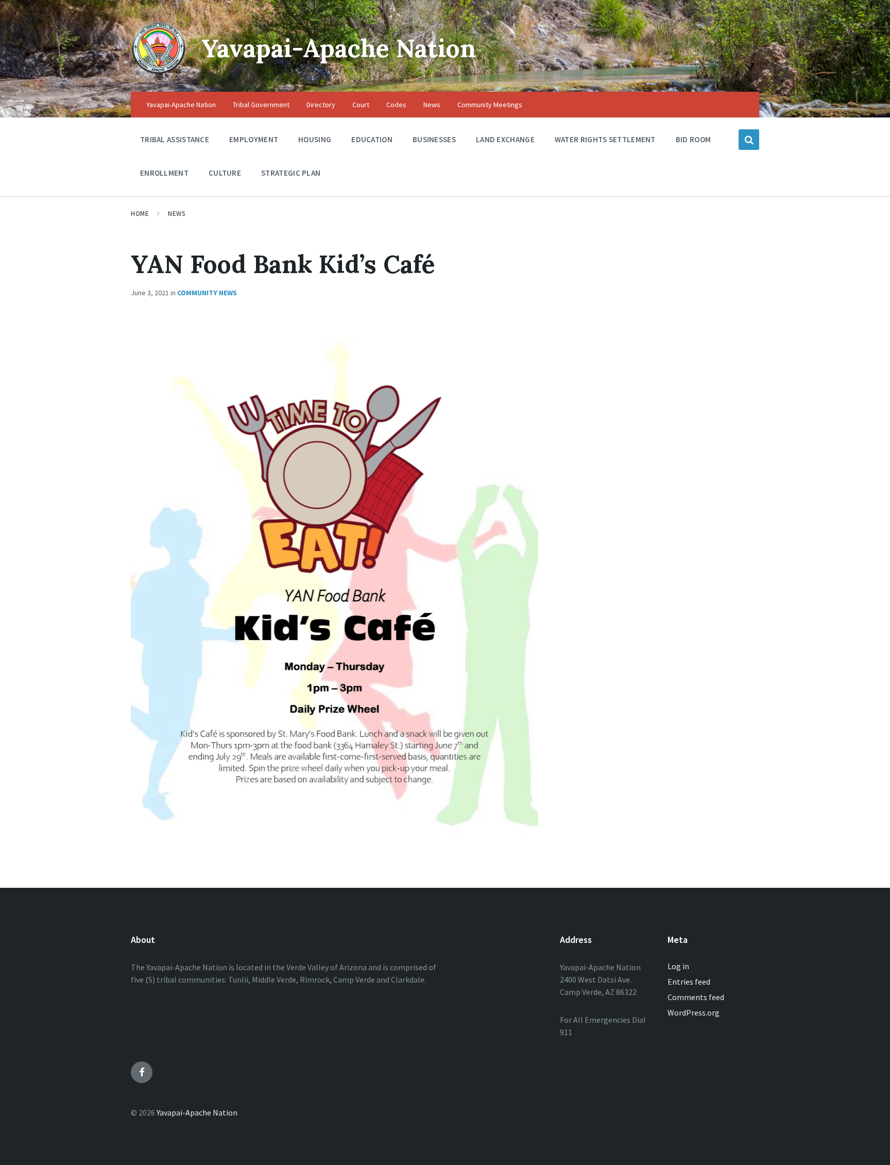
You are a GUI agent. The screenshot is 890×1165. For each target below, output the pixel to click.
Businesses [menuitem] (434, 139)
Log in (678, 966)
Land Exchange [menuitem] (505, 139)
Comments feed (696, 997)
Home (140, 213)
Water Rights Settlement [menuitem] (605, 139)
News (176, 213)
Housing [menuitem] (314, 139)
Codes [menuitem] (396, 104)
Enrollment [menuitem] (164, 173)
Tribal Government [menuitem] (261, 104)
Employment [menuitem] (253, 139)
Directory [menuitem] (320, 104)
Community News (207, 292)
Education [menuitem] (371, 139)
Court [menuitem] (360, 104)
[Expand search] (749, 139)
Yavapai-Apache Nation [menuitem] (181, 104)
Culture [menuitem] (225, 173)
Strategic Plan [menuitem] (290, 173)
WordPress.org (694, 1012)
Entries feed (689, 981)
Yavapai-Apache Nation (338, 48)
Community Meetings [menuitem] (489, 104)
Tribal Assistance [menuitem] (174, 139)
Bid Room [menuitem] (693, 139)
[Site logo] (158, 71)
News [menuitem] (431, 104)
